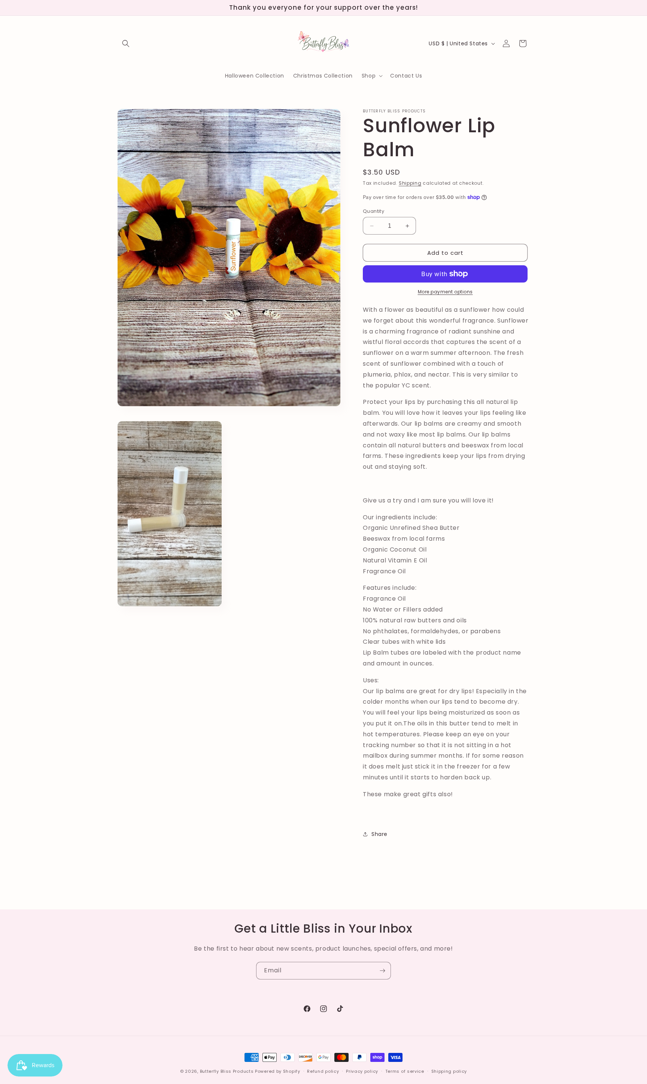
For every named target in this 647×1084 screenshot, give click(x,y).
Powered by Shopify (277, 1071)
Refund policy (323, 1071)
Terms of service (404, 1071)
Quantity (373, 211)
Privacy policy (362, 1071)
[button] (126, 43)
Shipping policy (449, 1071)
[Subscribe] (382, 970)
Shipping (410, 183)
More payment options (445, 292)
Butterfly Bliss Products (227, 1071)
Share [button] (379, 834)
